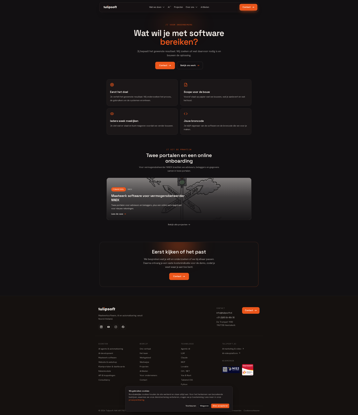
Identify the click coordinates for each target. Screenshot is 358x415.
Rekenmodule (104, 371)
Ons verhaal (145, 348)
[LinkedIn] (101, 327)
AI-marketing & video (231, 348)
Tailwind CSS (187, 379)
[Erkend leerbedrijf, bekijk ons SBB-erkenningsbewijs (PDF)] (247, 369)
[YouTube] (108, 327)
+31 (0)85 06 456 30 (225, 317)
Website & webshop (107, 362)
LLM (183, 353)
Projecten (144, 366)
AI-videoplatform (230, 353)
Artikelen (144, 371)
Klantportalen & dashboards (111, 366)
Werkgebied (145, 357)
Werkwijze (144, 362)
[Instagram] (116, 327)
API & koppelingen (106, 375)
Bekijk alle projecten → (179, 224)
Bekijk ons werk (189, 65)
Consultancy (104, 379)
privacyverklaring (136, 400)
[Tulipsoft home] (110, 7)
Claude (184, 357)
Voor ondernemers (148, 375)
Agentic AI (185, 348)
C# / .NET (185, 371)
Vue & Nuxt (186, 375)
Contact (248, 7)
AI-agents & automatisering (110, 348)
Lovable (184, 366)
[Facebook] (123, 327)
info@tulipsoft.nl (224, 312)
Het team (144, 353)
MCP (183, 362)
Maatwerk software (107, 357)
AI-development (105, 353)
